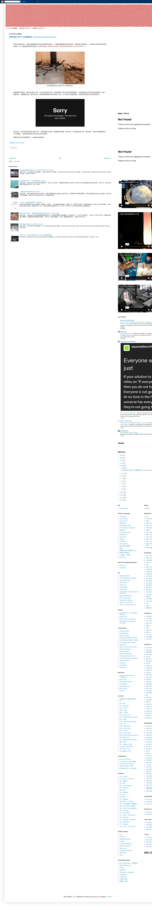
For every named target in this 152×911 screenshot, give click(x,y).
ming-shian (123, 585)
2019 (121, 458)
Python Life (123, 644)
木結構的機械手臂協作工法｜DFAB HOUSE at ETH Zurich (37, 170)
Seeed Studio (124, 518)
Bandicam (149, 842)
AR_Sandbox (124, 544)
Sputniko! (149, 771)
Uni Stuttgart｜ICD (125, 751)
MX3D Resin (123, 688)
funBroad (122, 530)
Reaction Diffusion (125, 649)
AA (120, 701)
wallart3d (148, 711)
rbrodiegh (123, 667)
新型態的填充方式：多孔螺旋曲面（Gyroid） (33, 181)
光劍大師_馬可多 (125, 576)
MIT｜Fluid (123, 742)
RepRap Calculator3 (126, 850)
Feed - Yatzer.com (126, 421)
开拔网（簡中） (124, 879)
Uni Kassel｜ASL (125, 749)
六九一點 (148, 634)
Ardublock (123, 541)
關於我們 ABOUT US (25, 28)
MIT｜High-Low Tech (126, 744)
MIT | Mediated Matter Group (128, 740)
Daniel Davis (124, 431)
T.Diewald (149, 776)
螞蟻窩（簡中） (124, 881)
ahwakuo (148, 630)
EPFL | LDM (123, 710)
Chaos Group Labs (125, 759)
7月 (123, 478)
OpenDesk (123, 568)
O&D (147, 628)
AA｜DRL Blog (124, 706)
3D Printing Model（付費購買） (129, 863)
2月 (123, 486)
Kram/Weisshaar (125, 686)
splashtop (149, 844)
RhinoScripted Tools (126, 654)
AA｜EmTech (124, 708)
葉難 (121, 548)
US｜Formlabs (124, 817)
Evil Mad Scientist (125, 532)
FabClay (148, 672)
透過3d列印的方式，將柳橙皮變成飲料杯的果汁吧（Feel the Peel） (40, 213)
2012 (121, 500)
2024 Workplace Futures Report (129, 432)
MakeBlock (123, 523)
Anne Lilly (149, 621)
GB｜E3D (123, 790)
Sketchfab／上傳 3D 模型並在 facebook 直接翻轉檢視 (36, 235)
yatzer (148, 605)
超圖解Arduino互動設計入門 (128, 550)
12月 (123, 468)
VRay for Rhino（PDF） (127, 766)
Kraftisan (148, 679)
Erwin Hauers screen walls (128, 619)
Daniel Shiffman (124, 631)
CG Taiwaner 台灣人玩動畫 (128, 761)
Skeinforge (123, 852)
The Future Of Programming (128, 413)
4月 (123, 481)
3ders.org (149, 556)
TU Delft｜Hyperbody (126, 746)
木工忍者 (148, 639)
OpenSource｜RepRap (127, 801)
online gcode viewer (126, 843)
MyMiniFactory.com (125, 865)
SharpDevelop (124, 508)
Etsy (147, 516)
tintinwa (148, 632)
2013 (121, 497)
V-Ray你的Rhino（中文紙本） (129, 768)
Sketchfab (123, 870)
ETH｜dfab (123, 719)
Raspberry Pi (124, 521)
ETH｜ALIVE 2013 (125, 715)
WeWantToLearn (125, 660)
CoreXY (148, 663)
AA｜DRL (123, 703)
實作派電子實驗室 (125, 546)
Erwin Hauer (123, 617)
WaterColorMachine (126, 595)
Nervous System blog (127, 320)
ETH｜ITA (123, 724)
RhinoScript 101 (124, 651)
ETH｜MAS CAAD (125, 726)
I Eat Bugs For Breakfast (128, 341)
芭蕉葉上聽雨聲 (124, 553)
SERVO (148, 702)
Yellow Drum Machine (126, 600)
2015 (121, 492)
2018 (121, 460)
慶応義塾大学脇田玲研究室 (128, 699)
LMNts (148, 753)
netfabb (122, 841)
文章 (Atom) (16, 161)
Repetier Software (125, 846)
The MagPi (123, 516)
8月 (123, 476)
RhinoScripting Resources (128, 656)
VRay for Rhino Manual (127, 764)
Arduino (122, 539)
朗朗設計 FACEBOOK (38, 28)
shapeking (123, 877)
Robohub (149, 590)
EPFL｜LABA (124, 712)
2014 (121, 495)
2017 (121, 463)
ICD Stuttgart (123, 684)
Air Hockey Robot (125, 580)
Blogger (109, 897)
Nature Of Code (124, 635)
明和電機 (148, 652)
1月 (123, 489)
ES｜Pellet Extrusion (126, 785)
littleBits (148, 596)
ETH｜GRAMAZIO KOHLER (128, 721)
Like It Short (123, 589)
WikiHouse (123, 565)
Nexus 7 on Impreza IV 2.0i (128, 604)
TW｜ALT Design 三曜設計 (128, 806)
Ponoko (122, 867)
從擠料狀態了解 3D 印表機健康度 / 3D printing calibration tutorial (32, 37)
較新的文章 (12, 158)
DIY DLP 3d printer (125, 598)
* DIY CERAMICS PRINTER (128, 578)
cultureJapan (124, 587)
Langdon (148, 681)
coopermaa (123, 537)
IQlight (148, 625)
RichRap (148, 697)
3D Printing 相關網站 (12, 28)
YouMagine (123, 874)
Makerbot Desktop (125, 839)
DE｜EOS (123, 783)
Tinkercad (149, 594)
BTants (148, 508)
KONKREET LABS (125, 525)
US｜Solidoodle (124, 822)
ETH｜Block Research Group (128, 717)
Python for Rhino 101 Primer (128, 647)
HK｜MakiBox (124, 792)
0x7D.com (123, 557)
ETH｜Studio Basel (125, 733)
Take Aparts (123, 582)
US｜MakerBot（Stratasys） (128, 819)
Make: (148, 521)
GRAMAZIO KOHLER (126, 681)
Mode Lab (123, 332)
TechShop (149, 528)
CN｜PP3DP (123, 776)
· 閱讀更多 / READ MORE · (17, 143)
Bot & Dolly (123, 679)
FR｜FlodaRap (124, 788)
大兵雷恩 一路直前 (125, 555)
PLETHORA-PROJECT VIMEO (129, 640)
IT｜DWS (122, 797)
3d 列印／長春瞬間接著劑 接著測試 (31, 202)
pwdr (147, 603)
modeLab (122, 663)
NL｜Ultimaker (124, 799)
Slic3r (121, 855)
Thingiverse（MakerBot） (127, 872)
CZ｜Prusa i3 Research (127, 779)
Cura (121, 834)
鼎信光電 (148, 829)
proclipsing (123, 665)
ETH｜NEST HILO (125, 728)
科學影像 (148, 608)
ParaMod (148, 760)
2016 (121, 465)
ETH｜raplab (124, 730)
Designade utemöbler (126, 333)
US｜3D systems (125, 813)
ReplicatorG (123, 848)
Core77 (148, 562)
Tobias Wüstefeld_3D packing (129, 658)
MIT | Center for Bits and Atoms (129, 735)
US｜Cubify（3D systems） (128, 815)
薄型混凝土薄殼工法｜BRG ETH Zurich (32, 224)
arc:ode (148, 656)
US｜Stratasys (124, 824)
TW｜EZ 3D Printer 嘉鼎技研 (128, 808)
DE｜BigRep (123, 781)
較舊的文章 (107, 158)
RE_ (147, 695)
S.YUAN (148, 764)
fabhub (148, 530)
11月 (123, 473)
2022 (121, 455)
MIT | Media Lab (124, 737)
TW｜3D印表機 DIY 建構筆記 (128, 804)
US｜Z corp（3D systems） (128, 826)
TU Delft (122, 690)
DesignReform (124, 633)
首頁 (60, 158)
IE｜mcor (122, 794)
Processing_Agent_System (128, 642)
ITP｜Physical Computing (127, 528)
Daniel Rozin (124, 534)
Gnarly (148, 751)
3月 (123, 484)
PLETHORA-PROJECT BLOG (129, 638)
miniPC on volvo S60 (126, 602)
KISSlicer (122, 837)
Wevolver (149, 715)
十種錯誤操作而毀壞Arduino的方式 (30, 191)
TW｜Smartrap (124, 810)
